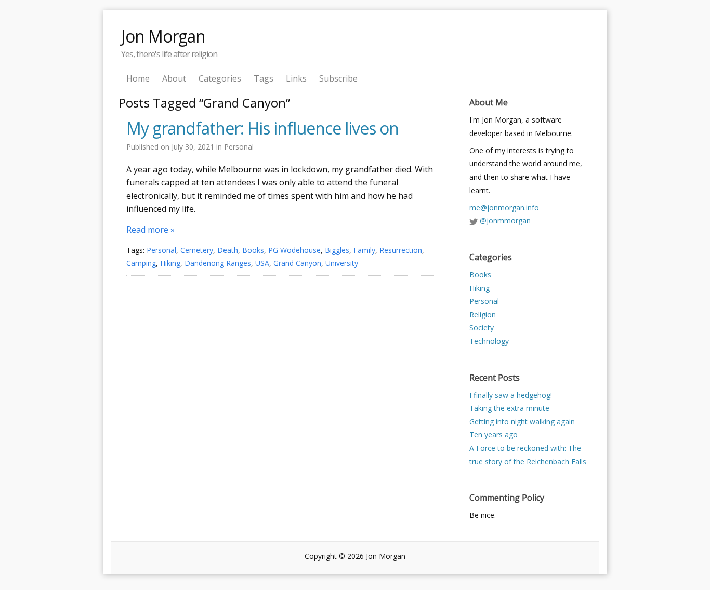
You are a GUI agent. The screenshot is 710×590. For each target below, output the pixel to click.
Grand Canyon (297, 263)
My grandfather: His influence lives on (262, 128)
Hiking (170, 263)
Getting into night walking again (522, 421)
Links (296, 78)
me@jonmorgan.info (504, 207)
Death (227, 250)
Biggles (337, 250)
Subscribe (338, 78)
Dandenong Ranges (218, 263)
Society (481, 327)
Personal (239, 147)
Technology (489, 341)
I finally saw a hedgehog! (510, 395)
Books (253, 250)
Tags (263, 78)
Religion (482, 314)
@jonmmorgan (505, 220)
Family (364, 250)
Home (138, 78)
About (174, 78)
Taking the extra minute (509, 408)
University (341, 263)
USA (262, 263)
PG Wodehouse (294, 250)
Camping (141, 263)
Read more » (150, 229)
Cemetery (196, 250)
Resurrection (400, 250)
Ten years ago (493, 434)
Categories (220, 78)
